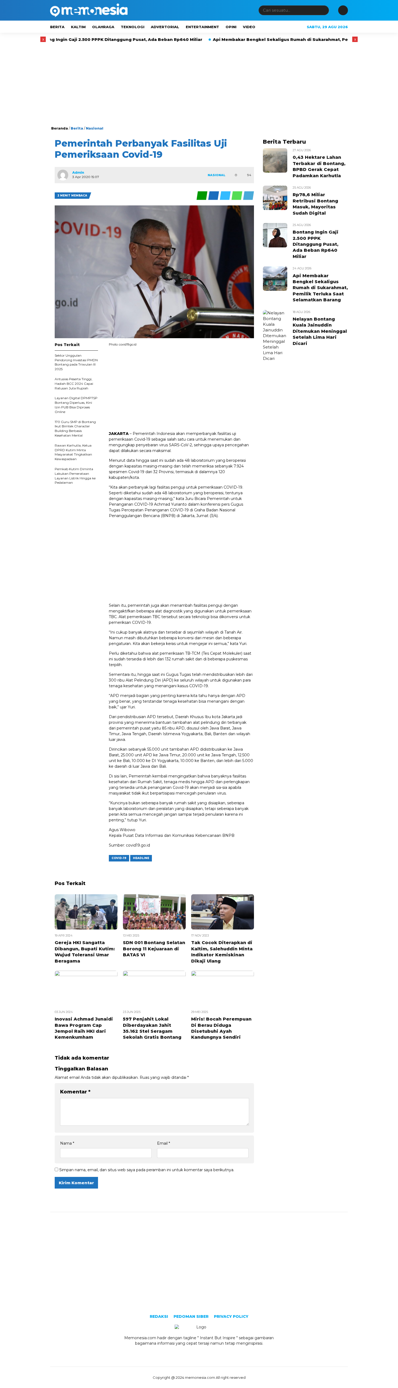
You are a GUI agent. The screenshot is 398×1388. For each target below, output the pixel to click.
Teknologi (132, 27)
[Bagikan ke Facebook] (214, 195)
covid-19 (119, 858)
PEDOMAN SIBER (191, 1316)
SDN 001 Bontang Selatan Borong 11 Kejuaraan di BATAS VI (154, 948)
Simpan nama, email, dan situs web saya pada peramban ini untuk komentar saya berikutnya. (146, 1169)
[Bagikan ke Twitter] (225, 195)
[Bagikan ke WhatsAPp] (237, 195)
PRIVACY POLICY (231, 1316)
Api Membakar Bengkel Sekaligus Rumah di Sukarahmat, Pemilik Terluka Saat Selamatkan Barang (280, 39)
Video (249, 27)
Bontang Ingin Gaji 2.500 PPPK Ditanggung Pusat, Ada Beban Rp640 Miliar (315, 244)
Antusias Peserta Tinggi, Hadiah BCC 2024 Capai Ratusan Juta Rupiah (74, 383)
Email (163, 1143)
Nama (67, 1143)
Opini (231, 27)
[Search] (324, 10)
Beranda (59, 128)
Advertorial (165, 27)
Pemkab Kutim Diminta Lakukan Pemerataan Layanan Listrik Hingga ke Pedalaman (75, 476)
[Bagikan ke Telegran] (248, 195)
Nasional (94, 128)
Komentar (75, 1092)
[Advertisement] (199, 85)
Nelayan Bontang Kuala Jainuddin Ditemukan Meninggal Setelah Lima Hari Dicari (320, 331)
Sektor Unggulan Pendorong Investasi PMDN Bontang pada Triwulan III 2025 (76, 362)
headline (141, 858)
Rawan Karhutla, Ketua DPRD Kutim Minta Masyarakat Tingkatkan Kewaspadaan (73, 452)
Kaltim (78, 27)
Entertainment (202, 27)
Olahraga (103, 27)
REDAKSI (159, 1316)
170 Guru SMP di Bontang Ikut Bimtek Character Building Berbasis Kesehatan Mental (75, 428)
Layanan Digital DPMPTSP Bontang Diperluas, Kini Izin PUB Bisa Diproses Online (76, 405)
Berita (57, 27)
